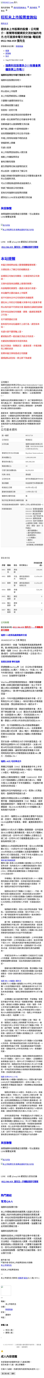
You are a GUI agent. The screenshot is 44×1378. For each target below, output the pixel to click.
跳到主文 (4, 23)
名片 (7, 56)
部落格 (8, 53)
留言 (26, 1278)
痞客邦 (20, 1278)
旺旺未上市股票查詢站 (19, 17)
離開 (13, 1373)
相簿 (7, 51)
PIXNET (10, 1344)
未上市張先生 (6, 1265)
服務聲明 (25, 1347)
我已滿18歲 (5, 1373)
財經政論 (19, 46)
